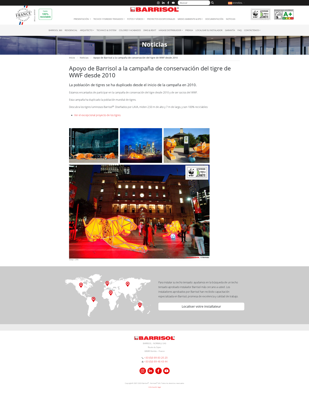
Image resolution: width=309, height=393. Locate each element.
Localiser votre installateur (201, 306)
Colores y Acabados (130, 30)
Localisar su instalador (209, 30)
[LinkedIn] (163, 3)
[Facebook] (168, 3)
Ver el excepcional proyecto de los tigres (97, 115)
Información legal (154, 387)
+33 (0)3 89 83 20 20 (156, 357)
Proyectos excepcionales (161, 19)
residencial (71, 30)
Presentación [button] (81, 19)
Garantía (230, 30)
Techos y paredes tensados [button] (108, 19)
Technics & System (106, 30)
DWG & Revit (149, 30)
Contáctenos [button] (251, 30)
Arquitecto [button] (86, 30)
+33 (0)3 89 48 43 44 (156, 361)
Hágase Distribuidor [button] (170, 30)
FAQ (240, 30)
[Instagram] (158, 3)
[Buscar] (212, 2)
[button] (236, 3)
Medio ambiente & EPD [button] (189, 19)
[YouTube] (173, 3)
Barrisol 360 (55, 30)
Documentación (214, 19)
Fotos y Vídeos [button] (135, 19)
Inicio (72, 57)
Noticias (230, 19)
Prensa (189, 30)
